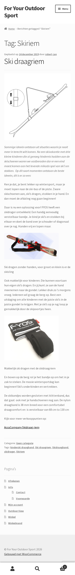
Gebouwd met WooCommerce (22, 554)
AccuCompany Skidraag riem (21, 427)
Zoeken (37, 569)
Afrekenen (14, 481)
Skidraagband (60, 447)
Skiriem (20, 451)
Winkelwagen (58, 565)
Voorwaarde (23, 498)
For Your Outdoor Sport (24, 12)
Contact (20, 492)
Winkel (12, 517)
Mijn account (15, 504)
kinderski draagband (22, 447)
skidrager (9, 451)
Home (11, 28)
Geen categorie (24, 443)
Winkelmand (15, 523)
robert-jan (51, 54)
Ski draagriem (24, 61)
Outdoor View (16, 511)
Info (10, 487)
